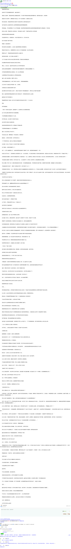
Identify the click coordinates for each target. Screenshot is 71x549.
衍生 (7, 3)
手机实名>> (48, 543)
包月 (5, 4)
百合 (10, 3)
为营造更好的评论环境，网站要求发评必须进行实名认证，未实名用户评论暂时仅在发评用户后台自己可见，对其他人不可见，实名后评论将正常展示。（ (23, 543)
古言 (2, 3)
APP (10, 4)
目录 (5, 6)
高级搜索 (15, 5)
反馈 (12, 4)
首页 (1, 3)
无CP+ (9, 3)
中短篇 (9, 4)
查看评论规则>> (5, 532)
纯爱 (5, 3)
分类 (1, 4)
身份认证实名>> (52, 543)
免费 (7, 4)
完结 (12, 3)
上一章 (3, 6)
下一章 (1, 6)
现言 (4, 3)
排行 (2, 4)
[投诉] (8, 538)
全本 (4, 4)
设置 (7, 6)
